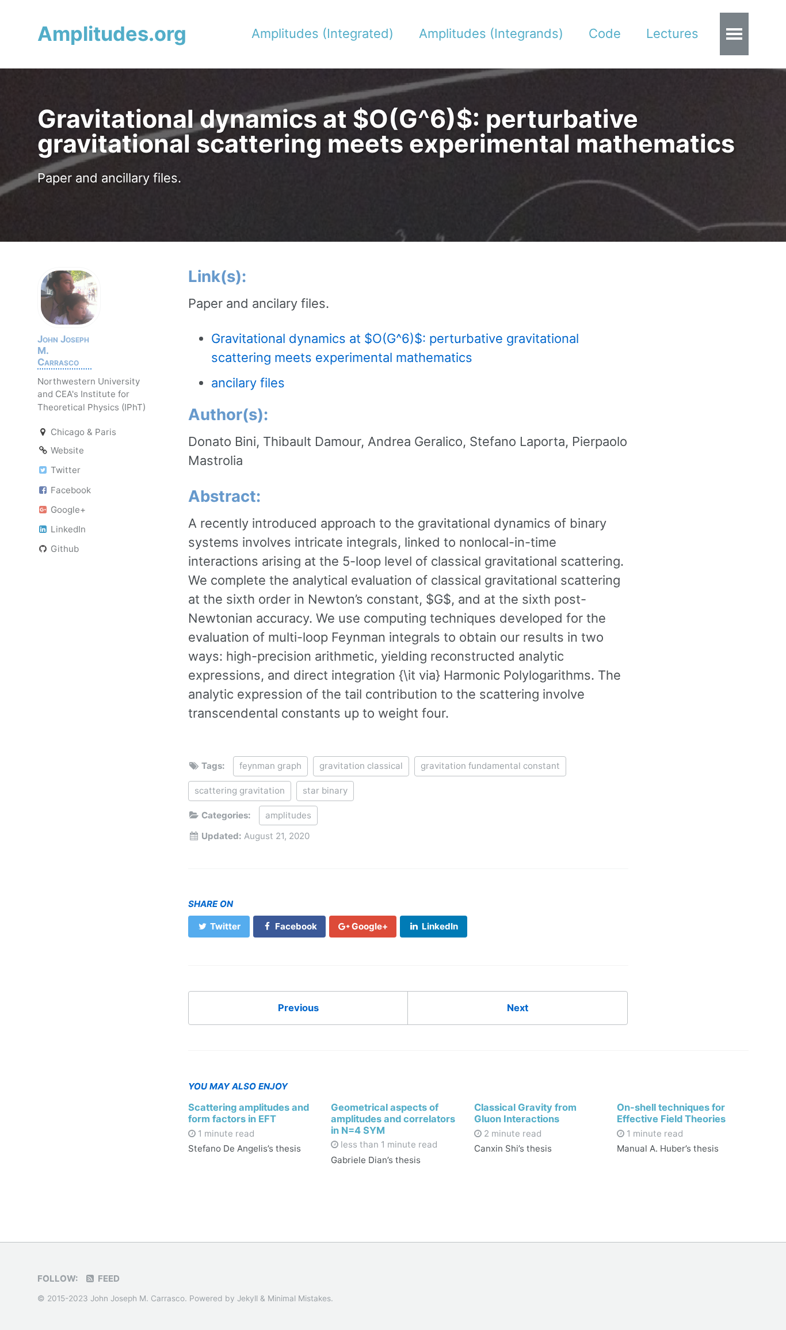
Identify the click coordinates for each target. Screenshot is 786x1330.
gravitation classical (361, 765)
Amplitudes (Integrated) (322, 33)
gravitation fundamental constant (490, 765)
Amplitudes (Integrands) (491, 33)
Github (63, 548)
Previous (298, 1007)
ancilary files (248, 382)
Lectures (672, 33)
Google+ (67, 509)
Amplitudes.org (111, 33)
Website (66, 450)
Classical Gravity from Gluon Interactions (525, 1113)
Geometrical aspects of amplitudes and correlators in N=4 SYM (393, 1119)
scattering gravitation (239, 790)
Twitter (64, 469)
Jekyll (247, 1298)
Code (605, 33)
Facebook (69, 489)
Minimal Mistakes (299, 1298)
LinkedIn (67, 529)
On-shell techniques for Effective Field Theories (671, 1113)
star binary (325, 790)
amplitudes (288, 815)
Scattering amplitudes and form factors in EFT (248, 1113)
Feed (108, 1278)
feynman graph (270, 765)
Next (517, 1007)
